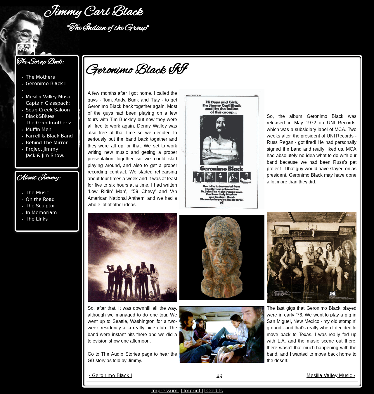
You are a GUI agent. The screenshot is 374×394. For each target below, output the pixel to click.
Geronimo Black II (46, 90)
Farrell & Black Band (49, 136)
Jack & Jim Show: (45, 155)
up (219, 375)
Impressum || (167, 390)
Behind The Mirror (47, 142)
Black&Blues (40, 116)
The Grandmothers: (48, 122)
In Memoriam (41, 212)
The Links (37, 219)
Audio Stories (125, 354)
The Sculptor (40, 206)
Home (26, 49)
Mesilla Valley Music (48, 96)
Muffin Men (38, 129)
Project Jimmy (42, 149)
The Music (37, 192)
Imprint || (194, 390)
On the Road (40, 199)
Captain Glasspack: (48, 103)
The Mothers (40, 77)
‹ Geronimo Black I (110, 375)
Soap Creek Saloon (48, 110)
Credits (214, 390)
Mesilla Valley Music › (331, 375)
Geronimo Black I (46, 83)
